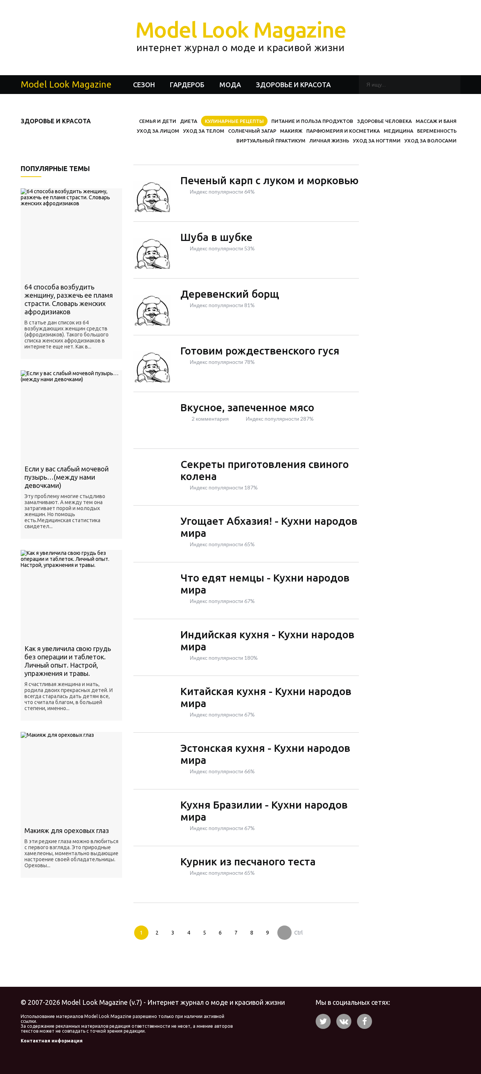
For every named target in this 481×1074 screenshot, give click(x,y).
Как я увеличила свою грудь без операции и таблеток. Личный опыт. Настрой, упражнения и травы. (67, 661)
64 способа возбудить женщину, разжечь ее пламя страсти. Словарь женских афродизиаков (68, 299)
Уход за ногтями (377, 140)
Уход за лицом (158, 130)
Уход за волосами (430, 140)
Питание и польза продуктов (312, 121)
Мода (230, 84)
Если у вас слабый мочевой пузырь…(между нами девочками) (66, 477)
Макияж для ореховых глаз (66, 830)
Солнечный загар (252, 130)
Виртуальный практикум (271, 140)
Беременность (437, 130)
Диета (188, 121)
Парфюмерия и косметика (343, 130)
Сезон (144, 84)
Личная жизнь (329, 140)
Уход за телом (203, 130)
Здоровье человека (384, 121)
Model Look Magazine (240, 35)
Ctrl (298, 933)
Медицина (398, 130)
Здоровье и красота (293, 84)
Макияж (291, 130)
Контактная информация (52, 1040)
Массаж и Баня (436, 121)
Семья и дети (157, 121)
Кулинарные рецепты (234, 121)
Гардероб (187, 84)
